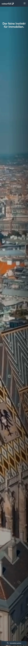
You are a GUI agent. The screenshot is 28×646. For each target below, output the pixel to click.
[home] (8, 3)
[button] (24, 3)
